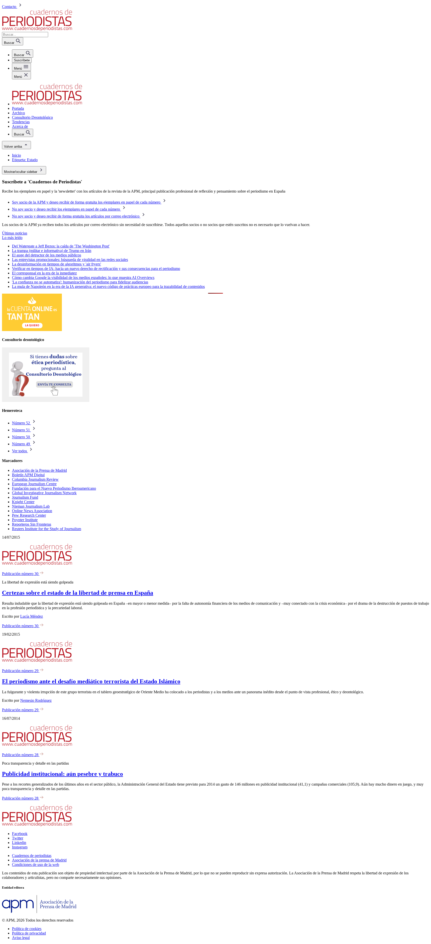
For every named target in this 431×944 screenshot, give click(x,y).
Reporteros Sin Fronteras (31, 524)
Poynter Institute (25, 520)
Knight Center (23, 502)
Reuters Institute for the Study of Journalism (46, 529)
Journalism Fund (25, 497)
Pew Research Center (29, 515)
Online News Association (32, 511)
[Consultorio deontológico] (45, 401)
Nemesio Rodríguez (36, 700)
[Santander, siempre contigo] (32, 330)
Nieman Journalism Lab (31, 506)
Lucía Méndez (31, 616)
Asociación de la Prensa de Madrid (39, 470)
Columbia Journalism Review (35, 479)
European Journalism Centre (34, 484)
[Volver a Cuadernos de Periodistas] (37, 29)
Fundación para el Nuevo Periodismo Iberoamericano (54, 488)
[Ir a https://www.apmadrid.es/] (39, 912)
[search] (22, 53)
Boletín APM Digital (28, 475)
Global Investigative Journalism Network (44, 493)
